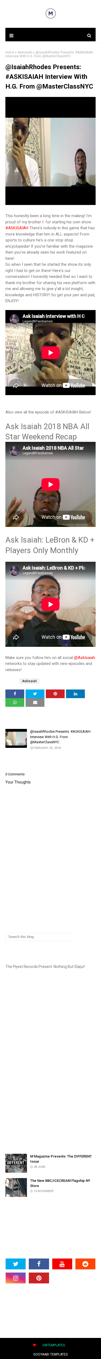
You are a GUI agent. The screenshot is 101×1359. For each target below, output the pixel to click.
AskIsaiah (25, 52)
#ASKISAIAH (16, 228)
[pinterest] (39, 1278)
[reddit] (85, 1264)
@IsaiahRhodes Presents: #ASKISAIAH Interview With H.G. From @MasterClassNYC (60, 736)
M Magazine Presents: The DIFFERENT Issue (61, 1159)
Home (9, 52)
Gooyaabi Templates (50, 1354)
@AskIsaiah (84, 657)
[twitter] (15, 1264)
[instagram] (15, 1278)
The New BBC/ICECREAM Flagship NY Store (60, 1183)
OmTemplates (53, 1345)
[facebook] (39, 1264)
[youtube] (62, 1264)
